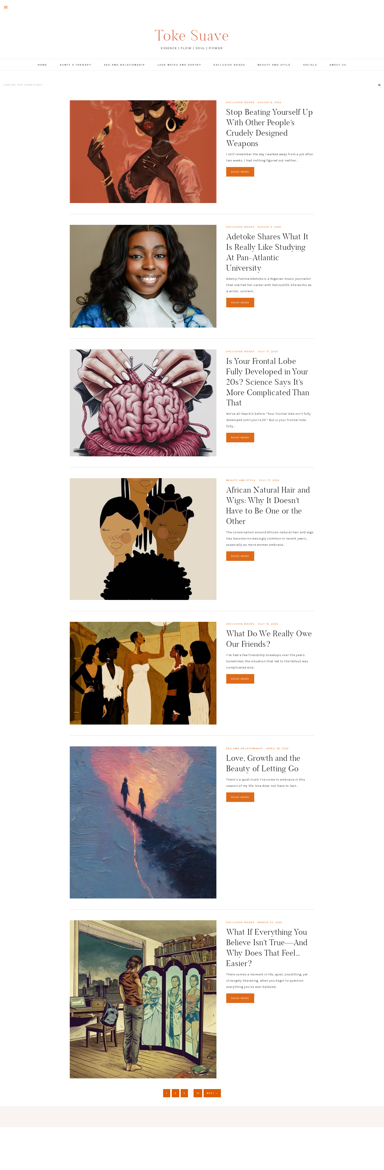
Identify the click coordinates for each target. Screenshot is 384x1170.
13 (197, 1093)
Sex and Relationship (244, 748)
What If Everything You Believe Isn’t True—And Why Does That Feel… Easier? (267, 947)
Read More (240, 171)
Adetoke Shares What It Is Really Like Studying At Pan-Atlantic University (267, 252)
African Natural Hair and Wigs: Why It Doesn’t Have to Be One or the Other (268, 505)
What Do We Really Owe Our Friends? (269, 638)
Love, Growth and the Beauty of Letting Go (263, 763)
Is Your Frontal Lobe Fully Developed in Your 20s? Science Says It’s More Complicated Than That (267, 382)
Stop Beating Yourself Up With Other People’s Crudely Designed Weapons (269, 127)
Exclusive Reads (240, 102)
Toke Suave (192, 35)
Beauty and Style (241, 480)
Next (212, 1093)
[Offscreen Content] (6, 7)
